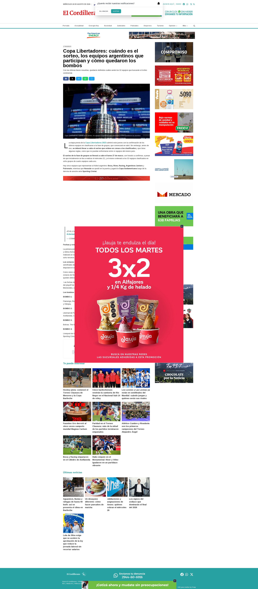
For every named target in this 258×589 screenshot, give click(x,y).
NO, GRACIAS (103, 11)
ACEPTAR (116, 11)
